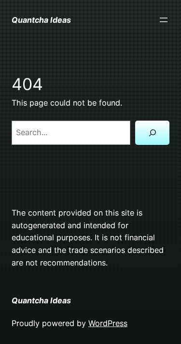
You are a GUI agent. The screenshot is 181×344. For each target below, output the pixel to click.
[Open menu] (163, 20)
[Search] (152, 133)
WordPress (107, 323)
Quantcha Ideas (41, 20)
